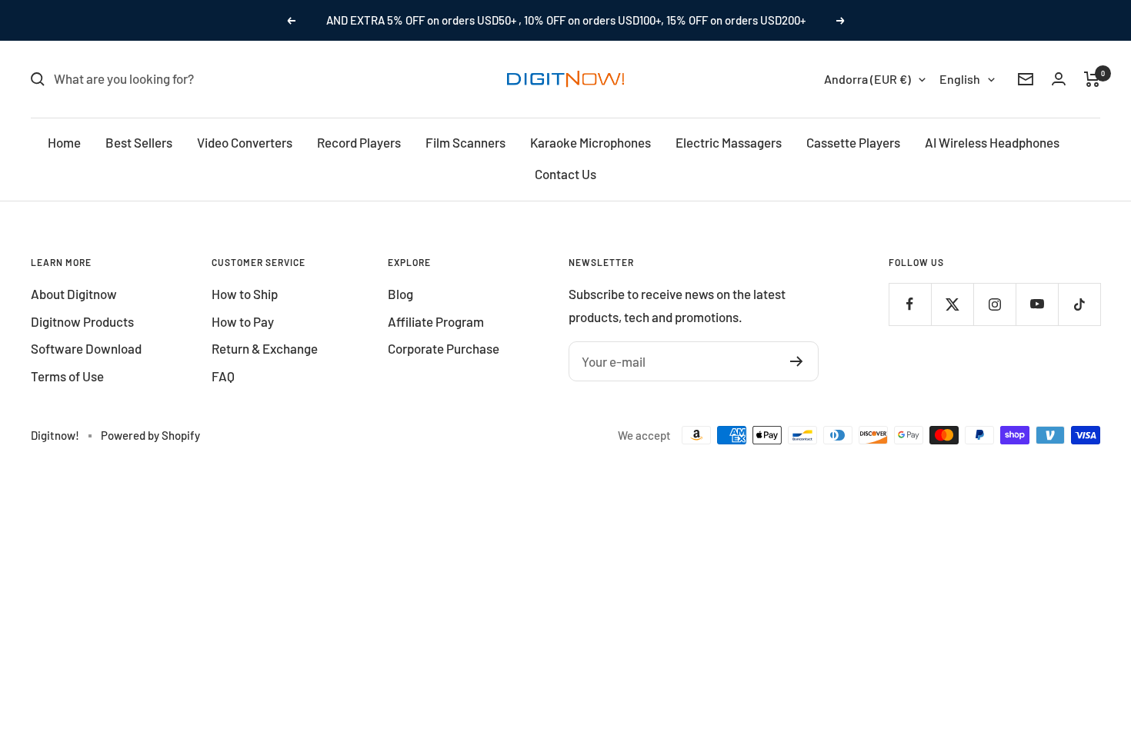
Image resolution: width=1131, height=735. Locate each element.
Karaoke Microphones (590, 142)
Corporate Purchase (443, 348)
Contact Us (565, 173)
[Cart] (1092, 79)
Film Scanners (465, 142)
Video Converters (244, 142)
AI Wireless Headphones (992, 142)
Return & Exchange (265, 348)
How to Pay (243, 321)
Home (64, 142)
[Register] (796, 361)
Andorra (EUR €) (867, 79)
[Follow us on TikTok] (1079, 304)
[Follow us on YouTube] (1037, 304)
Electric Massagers (729, 142)
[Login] (1059, 78)
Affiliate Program (436, 321)
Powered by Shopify (150, 435)
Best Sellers (138, 142)
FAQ (223, 376)
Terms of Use (67, 376)
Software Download (86, 348)
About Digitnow (74, 293)
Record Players (359, 142)
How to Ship (245, 293)
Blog (400, 293)
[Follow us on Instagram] (994, 304)
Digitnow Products (82, 321)
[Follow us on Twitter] (952, 304)
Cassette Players (853, 142)
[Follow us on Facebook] (910, 304)
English (959, 79)
